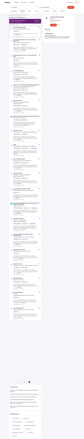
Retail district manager (18, 432)
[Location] (51, 7)
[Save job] (39, 27)
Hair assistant (16, 418)
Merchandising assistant (30, 425)
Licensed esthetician (17, 422)
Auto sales (28, 429)
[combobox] (24, 7)
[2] (29, 382)
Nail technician (30, 422)
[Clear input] (36, 7)
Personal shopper (17, 429)
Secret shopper (16, 425)
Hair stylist (26, 418)
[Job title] (23, 7)
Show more (18, 34)
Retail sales (30, 432)
